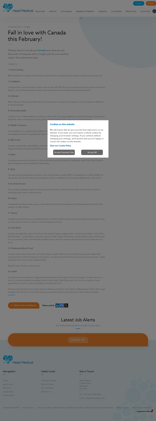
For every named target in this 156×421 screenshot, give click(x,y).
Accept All (92, 152)
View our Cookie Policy (60, 145)
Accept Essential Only (64, 152)
